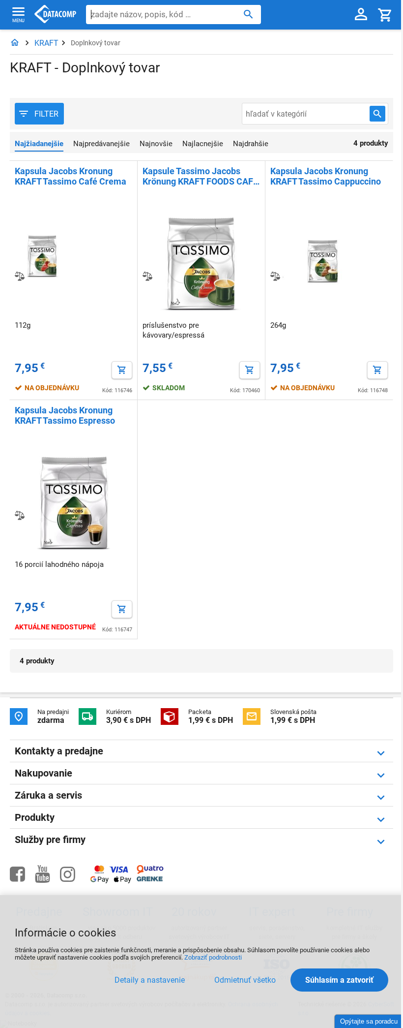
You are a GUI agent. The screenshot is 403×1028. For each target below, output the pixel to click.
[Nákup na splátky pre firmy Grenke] (150, 879)
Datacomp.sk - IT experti (55, 15)
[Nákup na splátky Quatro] (150, 871)
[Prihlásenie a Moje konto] (361, 15)
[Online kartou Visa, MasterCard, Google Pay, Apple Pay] (111, 881)
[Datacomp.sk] (15, 43)
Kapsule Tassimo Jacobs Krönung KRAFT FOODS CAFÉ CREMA (200, 176)
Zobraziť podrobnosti (213, 957)
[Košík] (385, 14)
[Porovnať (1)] (20, 276)
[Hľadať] (248, 14)
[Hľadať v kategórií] (377, 114)
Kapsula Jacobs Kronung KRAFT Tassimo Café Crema (70, 176)
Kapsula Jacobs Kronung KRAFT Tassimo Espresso (65, 415)
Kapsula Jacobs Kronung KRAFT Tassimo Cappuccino (325, 176)
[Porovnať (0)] (147, 276)
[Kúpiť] (122, 370)
